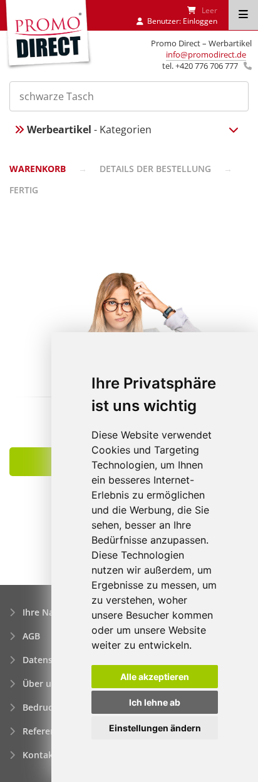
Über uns (42, 683)
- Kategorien (89, 129)
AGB (31, 636)
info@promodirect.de (206, 54)
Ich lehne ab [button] (154, 702)
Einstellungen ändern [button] (155, 728)
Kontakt (40, 755)
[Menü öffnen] (243, 15)
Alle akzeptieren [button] (154, 676)
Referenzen (47, 731)
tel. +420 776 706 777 (200, 65)
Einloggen (200, 21)
